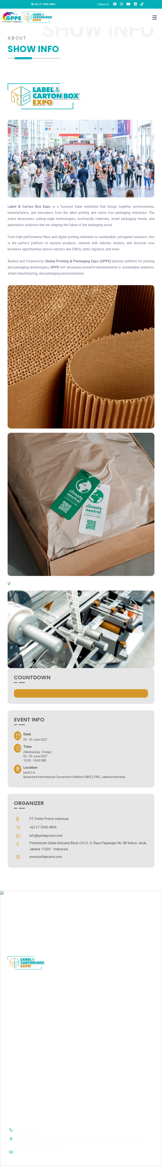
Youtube (139, 945)
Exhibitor (106, 937)
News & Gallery (110, 952)
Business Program (105, 962)
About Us (106, 930)
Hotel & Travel (109, 973)
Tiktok (138, 960)
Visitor (104, 945)
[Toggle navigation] (154, 17)
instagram (140, 937)
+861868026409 (128, 1091)
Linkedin (139, 952)
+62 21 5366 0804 (44, 4)
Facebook (140, 930)
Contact (105, 980)
